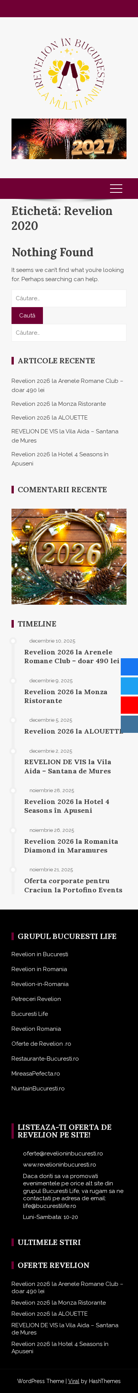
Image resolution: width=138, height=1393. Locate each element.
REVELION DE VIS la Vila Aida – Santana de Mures (67, 766)
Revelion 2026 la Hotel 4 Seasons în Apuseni (66, 806)
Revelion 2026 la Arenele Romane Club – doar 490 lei (72, 656)
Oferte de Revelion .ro (41, 1043)
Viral (73, 1381)
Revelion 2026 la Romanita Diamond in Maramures (71, 845)
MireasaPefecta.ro (36, 1073)
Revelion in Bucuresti (40, 954)
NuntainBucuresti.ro (38, 1088)
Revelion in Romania (39, 969)
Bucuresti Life (30, 1014)
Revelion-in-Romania (40, 984)
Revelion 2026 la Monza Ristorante (59, 403)
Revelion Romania (36, 1028)
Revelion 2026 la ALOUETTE (50, 417)
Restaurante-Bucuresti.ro (45, 1058)
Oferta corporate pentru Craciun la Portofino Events (73, 885)
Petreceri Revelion (36, 999)
